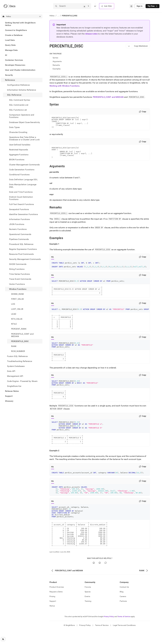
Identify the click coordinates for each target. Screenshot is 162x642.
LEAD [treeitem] (13, 314)
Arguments (57, 61)
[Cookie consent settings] (3, 639)
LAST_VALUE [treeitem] (17, 309)
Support (9, 396)
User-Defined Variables (19, 144)
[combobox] (131, 6)
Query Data (10, 45)
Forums (88, 587)
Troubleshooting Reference (19, 361)
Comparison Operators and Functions (21, 116)
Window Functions (17, 289)
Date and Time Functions (21, 192)
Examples (56, 69)
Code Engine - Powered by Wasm (22, 381)
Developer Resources (15, 65)
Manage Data (11, 50)
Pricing (52, 596)
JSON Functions (16, 224)
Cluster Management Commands (24, 164)
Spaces (88, 592)
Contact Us (124, 587)
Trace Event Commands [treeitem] (20, 279)
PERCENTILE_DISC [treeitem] (20, 341)
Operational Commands (20, 234)
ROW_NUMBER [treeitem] (18, 351)
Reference (10, 80)
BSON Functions (16, 159)
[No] (100, 562)
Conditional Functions (19, 174)
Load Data (10, 40)
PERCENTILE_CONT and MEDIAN (108, 97)
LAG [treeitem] (13, 304)
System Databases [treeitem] (16, 366)
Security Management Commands (25, 259)
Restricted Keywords (18, 149)
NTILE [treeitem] (14, 324)
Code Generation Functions (21, 169)
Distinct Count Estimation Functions (21, 198)
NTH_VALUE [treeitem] (16, 319)
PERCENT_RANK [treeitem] (18, 329)
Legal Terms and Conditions (124, 625)
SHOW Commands (17, 264)
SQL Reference (14, 95)
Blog (121, 592)
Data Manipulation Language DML (22, 185)
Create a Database (14, 35)
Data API (11, 371)
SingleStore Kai (14, 386)
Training (88, 601)
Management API (15, 376)
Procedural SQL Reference (21, 244)
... (58, 16)
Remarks (56, 65)
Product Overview (56, 587)
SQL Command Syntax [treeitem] (19, 100)
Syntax (55, 58)
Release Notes (12, 391)
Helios (52, 16)
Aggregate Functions (18, 154)
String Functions (16, 269)
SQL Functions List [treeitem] (18, 110)
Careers (123, 596)
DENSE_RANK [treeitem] (17, 294)
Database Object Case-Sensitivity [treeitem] (24, 122)
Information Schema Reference (21, 90)
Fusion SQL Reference (17, 356)
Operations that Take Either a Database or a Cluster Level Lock (24, 138)
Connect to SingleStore (16, 30)
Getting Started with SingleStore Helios (20, 23)
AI (6, 55)
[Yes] (94, 562)
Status (52, 606)
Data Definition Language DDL (23, 179)
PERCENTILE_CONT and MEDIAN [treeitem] (22, 335)
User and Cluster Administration (20, 70)
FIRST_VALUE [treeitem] (17, 299)
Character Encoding (18, 132)
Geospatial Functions (19, 209)
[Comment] (106, 562)
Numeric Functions (18, 229)
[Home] (9, 6)
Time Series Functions (19, 274)
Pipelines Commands (19, 239)
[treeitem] (21, 23)
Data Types (14, 127)
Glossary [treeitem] (9, 401)
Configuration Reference (18, 85)
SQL (52, 257)
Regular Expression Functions (23, 249)
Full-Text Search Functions (21, 204)
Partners (123, 601)
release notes (91, 34)
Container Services (14, 60)
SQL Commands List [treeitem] (18, 105)
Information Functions (19, 219)
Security (9, 75)
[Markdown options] (129, 46)
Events (87, 596)
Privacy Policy (109, 616)
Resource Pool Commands (21, 254)
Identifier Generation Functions (23, 214)
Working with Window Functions (64, 86)
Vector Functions (17, 284)
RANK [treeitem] (13, 346)
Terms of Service (124, 616)
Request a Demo (56, 592)
